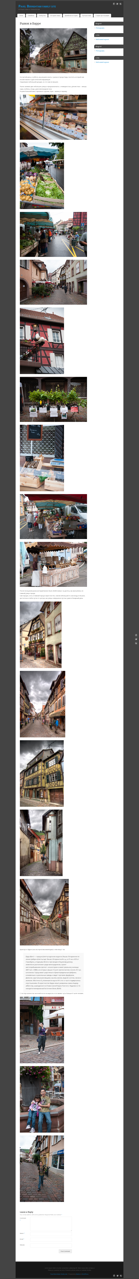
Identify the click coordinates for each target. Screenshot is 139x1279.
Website (22, 1245)
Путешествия (86, 15)
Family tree (42, 15)
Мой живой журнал (102, 39)
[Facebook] (114, 4)
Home (21, 15)
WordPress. (85, 1274)
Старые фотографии (102, 15)
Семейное (31, 15)
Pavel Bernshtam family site (37, 6)
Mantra (78, 1274)
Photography (100, 28)
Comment (22, 1219)
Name (22, 1233)
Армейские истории (71, 15)
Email (22, 1239)
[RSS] (120, 4)
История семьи (55, 15)
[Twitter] (117, 4)
